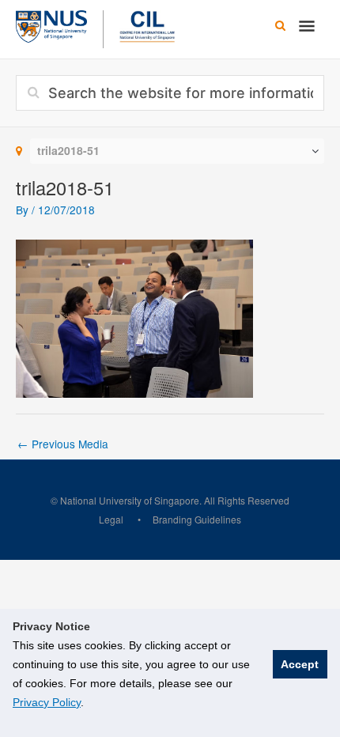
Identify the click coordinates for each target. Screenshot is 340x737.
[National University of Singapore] (51, 24)
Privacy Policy (47, 702)
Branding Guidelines (197, 519)
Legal (111, 519)
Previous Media (62, 444)
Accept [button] (300, 664)
